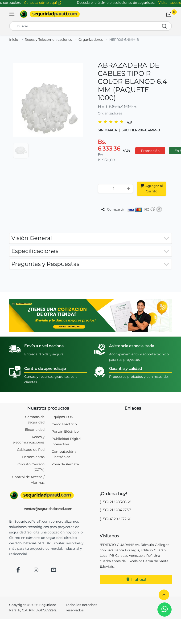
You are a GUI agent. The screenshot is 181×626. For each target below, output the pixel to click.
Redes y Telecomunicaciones (48, 39)
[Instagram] (36, 570)
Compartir (115, 209)
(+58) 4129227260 (116, 519)
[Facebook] (18, 570)
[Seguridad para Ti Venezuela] (48, 495)
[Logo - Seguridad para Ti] (49, 14)
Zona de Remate (65, 464)
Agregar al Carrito (153, 188)
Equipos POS (62, 417)
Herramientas (33, 457)
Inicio (13, 39)
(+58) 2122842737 (115, 510)
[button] (164, 594)
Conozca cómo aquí (41, 2)
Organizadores (90, 39)
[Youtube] (53, 570)
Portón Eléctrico (65, 431)
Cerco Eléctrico (64, 424)
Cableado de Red (31, 449)
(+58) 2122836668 (115, 502)
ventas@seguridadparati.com (48, 509)
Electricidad (35, 429)
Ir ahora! (138, 579)
